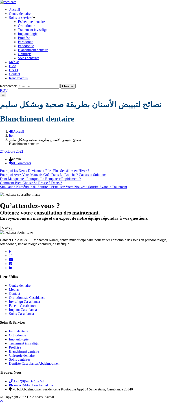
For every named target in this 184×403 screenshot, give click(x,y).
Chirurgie (24, 54)
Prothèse (24, 38)
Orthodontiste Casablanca (27, 297)
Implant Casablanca (23, 310)
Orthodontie (26, 26)
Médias (14, 62)
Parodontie (25, 42)
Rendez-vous (18, 78)
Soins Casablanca (21, 314)
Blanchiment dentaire (33, 50)
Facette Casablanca (22, 306)
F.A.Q (13, 70)
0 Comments (22, 163)
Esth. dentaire (18, 331)
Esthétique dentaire (31, 22)
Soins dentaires (28, 58)
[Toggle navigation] (3, 95)
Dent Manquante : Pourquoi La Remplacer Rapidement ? (40, 179)
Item (12, 135)
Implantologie (27, 34)
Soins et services (20, 18)
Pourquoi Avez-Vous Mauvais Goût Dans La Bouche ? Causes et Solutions (53, 175)
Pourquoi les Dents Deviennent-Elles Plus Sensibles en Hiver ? (44, 171)
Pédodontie (26, 46)
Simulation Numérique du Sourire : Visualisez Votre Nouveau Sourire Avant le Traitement (63, 187)
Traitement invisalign (33, 30)
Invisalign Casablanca (24, 301)
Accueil (14, 9)
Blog (12, 66)
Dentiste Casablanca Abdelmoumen (34, 363)
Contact (14, 74)
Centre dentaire (20, 13)
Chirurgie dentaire (22, 355)
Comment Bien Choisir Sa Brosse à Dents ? (31, 183)
